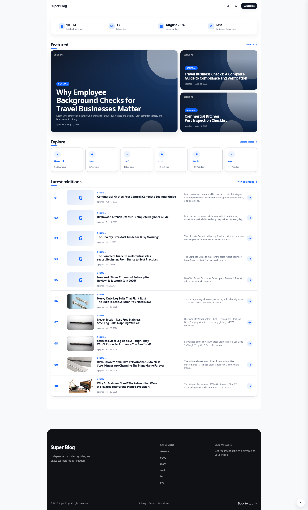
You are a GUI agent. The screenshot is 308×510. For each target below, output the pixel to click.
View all (251, 44)
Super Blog (59, 6)
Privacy (142, 503)
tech (162, 476)
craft (163, 464)
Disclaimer (163, 503)
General (165, 451)
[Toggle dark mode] (236, 6)
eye (162, 482)
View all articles (247, 181)
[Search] (228, 6)
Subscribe (249, 5)
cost (162, 470)
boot (163, 457)
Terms (152, 503)
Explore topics (248, 141)
